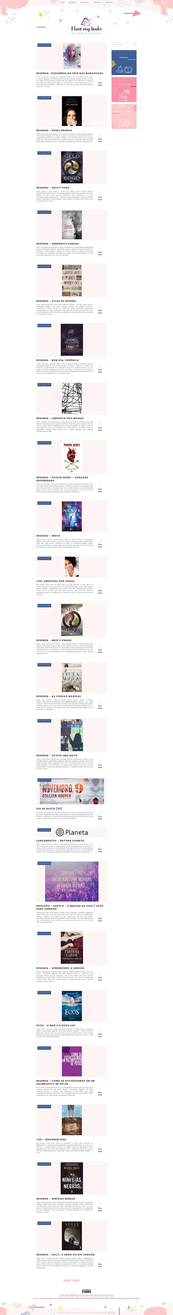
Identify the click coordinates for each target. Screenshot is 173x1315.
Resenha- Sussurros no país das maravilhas (69, 73)
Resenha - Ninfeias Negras (55, 1198)
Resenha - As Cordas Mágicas (58, 696)
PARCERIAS (84, 2)
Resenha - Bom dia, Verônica (57, 360)
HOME (62, 2)
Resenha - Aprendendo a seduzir (60, 968)
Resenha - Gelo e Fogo (52, 187)
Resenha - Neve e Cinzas (54, 640)
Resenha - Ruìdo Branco (54, 130)
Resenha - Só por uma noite (56, 755)
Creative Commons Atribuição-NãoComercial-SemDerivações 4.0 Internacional (86, 1297)
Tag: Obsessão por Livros (55, 581)
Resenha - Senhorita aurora (57, 243)
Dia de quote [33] (49, 808)
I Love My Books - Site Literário (81, 1312)
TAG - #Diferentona (51, 1139)
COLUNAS (97, 2)
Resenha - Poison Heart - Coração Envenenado (62, 479)
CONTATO (109, 2)
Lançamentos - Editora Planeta (60, 840)
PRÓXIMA (76, 1280)
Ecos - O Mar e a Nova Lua (55, 1025)
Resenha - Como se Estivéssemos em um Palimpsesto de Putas (65, 1082)
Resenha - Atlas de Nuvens (56, 301)
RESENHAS (72, 2)
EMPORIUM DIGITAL (110, 1312)
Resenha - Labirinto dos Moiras (60, 418)
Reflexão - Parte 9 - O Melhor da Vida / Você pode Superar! (69, 907)
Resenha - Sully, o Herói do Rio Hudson (65, 1254)
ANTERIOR (67, 1280)
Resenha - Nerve (48, 535)
